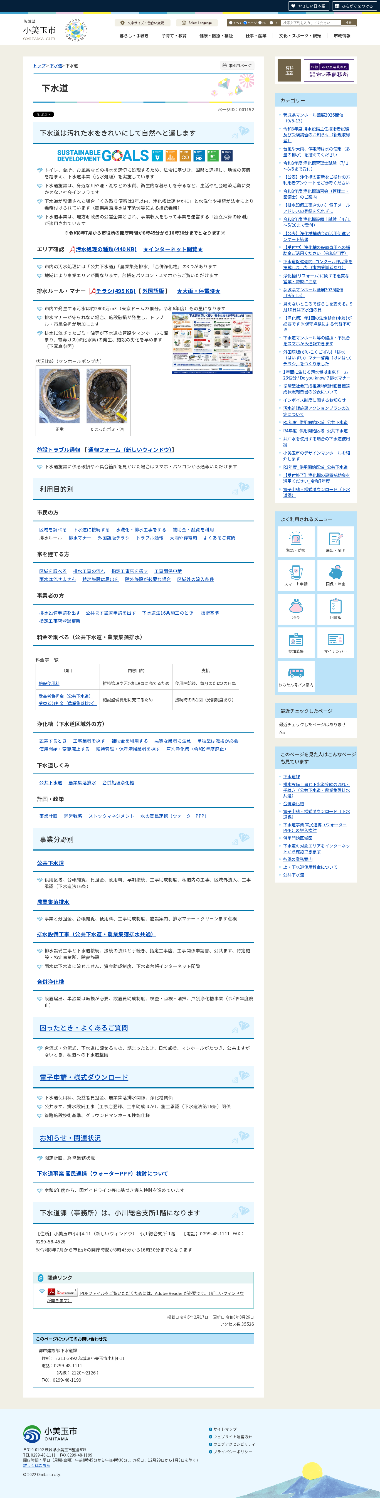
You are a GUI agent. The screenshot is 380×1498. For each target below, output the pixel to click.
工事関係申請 (168, 571)
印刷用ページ (240, 65)
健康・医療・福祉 (216, 35)
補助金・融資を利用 (193, 529)
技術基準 (210, 612)
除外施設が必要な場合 (148, 579)
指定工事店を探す (130, 571)
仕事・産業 (256, 35)
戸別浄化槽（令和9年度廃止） (197, 748)
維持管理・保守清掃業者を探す (128, 748)
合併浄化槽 (293, 803)
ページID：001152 (236, 109)
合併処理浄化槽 (118, 782)
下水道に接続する (91, 529)
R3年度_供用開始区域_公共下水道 (315, 467)
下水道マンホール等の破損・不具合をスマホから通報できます (316, 340)
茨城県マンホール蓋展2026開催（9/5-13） (313, 118)
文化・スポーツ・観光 (300, 35)
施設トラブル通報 (58, 450)
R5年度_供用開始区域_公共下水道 (315, 422)
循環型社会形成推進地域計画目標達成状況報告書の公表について (316, 389)
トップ (39, 65)
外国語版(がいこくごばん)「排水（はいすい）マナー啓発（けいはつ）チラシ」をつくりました (317, 357)
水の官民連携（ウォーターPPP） (174, 815)
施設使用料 (49, 683)
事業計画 (48, 815)
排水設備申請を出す (59, 612)
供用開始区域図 (297, 838)
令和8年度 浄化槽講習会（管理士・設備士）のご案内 (316, 194)
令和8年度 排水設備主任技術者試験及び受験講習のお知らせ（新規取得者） (316, 134)
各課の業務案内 (297, 859)
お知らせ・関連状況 (70, 1137)
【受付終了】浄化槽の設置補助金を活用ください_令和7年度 (316, 478)
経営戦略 (73, 815)
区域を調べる (53, 529)
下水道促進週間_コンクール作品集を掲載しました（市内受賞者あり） (317, 264)
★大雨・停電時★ (198, 291)
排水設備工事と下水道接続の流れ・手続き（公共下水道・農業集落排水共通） (316, 790)
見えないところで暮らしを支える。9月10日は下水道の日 (317, 306)
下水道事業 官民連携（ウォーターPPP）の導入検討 (315, 827)
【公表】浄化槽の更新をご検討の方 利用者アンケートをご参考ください (316, 180)
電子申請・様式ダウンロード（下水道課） (316, 492)
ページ (252, 22)
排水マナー (79, 537)
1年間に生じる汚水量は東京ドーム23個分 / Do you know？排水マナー (317, 375)
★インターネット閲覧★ (173, 249)
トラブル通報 (150, 537)
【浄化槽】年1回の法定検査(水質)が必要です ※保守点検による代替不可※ (317, 323)
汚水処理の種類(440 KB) (106, 249)
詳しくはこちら (36, 1465)
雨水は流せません (57, 579)
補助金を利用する (130, 740)
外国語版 (153, 291)
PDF (265, 22)
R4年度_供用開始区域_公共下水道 (315, 430)
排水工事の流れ (89, 571)
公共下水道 (50, 782)
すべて (237, 22)
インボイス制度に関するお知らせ (314, 400)
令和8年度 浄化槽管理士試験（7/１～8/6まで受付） (316, 166)
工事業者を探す (89, 740)
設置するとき (53, 740)
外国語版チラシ (114, 537)
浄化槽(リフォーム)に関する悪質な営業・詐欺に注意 (316, 278)
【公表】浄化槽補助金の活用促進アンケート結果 (316, 236)
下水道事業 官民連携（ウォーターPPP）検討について (102, 1173)
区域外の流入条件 (195, 579)
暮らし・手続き (134, 35)
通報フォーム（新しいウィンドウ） (130, 450)
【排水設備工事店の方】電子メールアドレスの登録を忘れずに (316, 208)
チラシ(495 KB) (116, 291)
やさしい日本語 (311, 6)
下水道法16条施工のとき (167, 612)
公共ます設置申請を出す (111, 612)
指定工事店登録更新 (59, 620)
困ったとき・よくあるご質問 (84, 1027)
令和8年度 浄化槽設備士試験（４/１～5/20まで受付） (317, 222)
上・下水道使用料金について (310, 867)
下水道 (56, 65)
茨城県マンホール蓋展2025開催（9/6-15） (313, 292)
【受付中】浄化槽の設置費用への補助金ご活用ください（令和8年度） (316, 250)
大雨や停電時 (183, 537)
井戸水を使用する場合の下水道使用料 (316, 441)
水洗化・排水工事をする (141, 529)
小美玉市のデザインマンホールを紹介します (316, 456)
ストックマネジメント (111, 815)
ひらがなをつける (357, 6)
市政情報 (342, 35)
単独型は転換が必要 (217, 740)
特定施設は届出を (100, 579)
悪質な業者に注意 (172, 740)
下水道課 (291, 776)
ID (275, 22)
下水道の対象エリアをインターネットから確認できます (316, 848)
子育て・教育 (174, 35)
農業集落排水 (82, 782)
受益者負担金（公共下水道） (66, 696)
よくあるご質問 (219, 537)
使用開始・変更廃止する (64, 748)
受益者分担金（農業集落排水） (68, 703)
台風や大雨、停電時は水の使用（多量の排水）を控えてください (316, 151)
